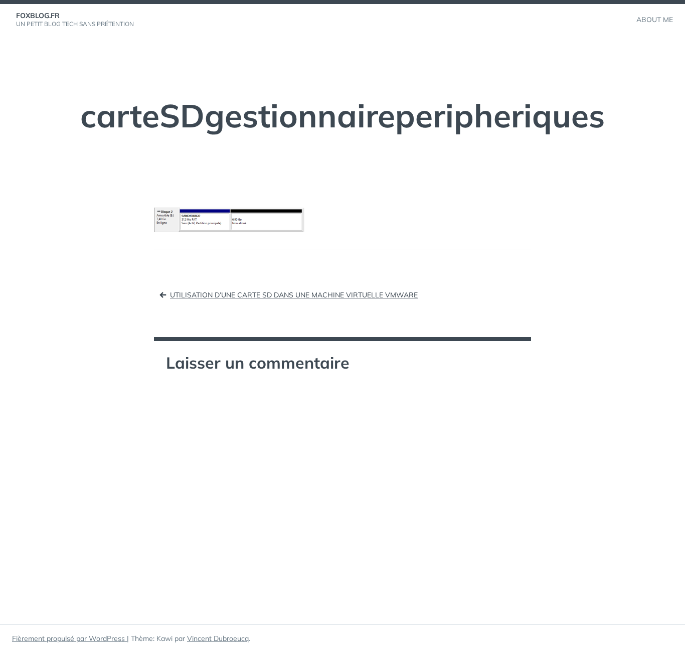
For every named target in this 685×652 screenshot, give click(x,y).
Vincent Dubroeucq (218, 638)
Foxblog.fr (38, 15)
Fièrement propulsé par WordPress (69, 638)
